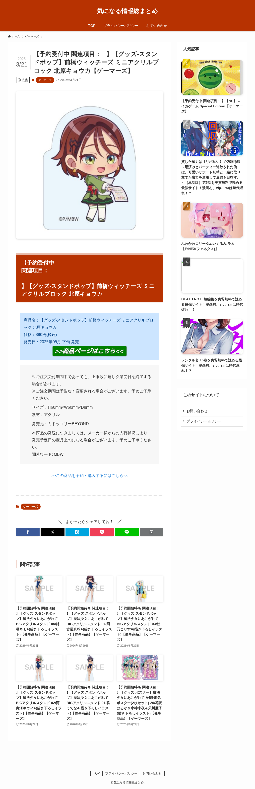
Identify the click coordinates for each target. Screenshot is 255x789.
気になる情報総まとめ (127, 11)
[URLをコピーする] (151, 532)
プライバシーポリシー (204, 421)
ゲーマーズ (45, 79)
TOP (96, 773)
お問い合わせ (197, 411)
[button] (28, 532)
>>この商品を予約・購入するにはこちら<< (89, 475)
